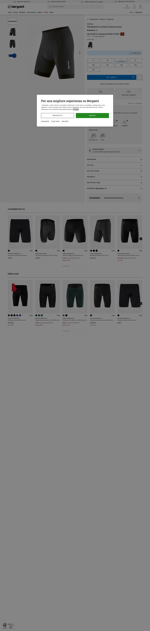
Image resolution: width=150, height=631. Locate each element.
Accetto (92, 115)
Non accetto (57, 115)
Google (76, 109)
